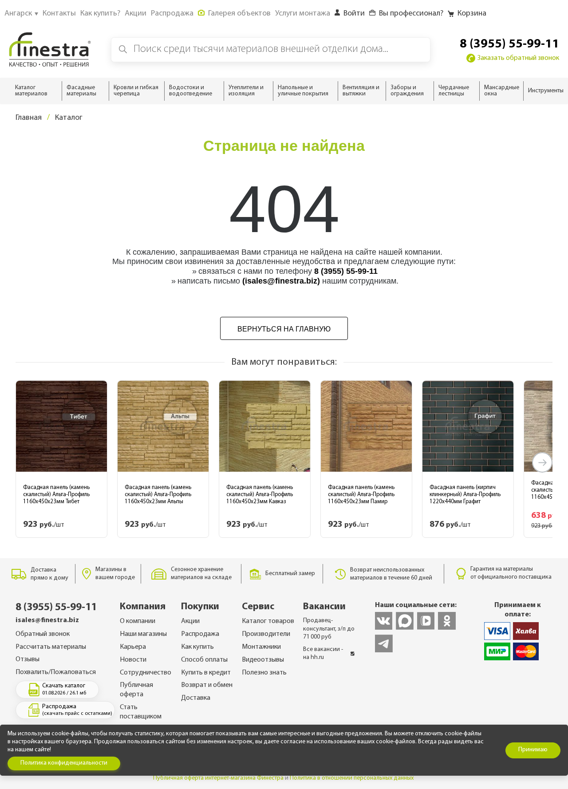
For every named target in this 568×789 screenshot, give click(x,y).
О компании (137, 621)
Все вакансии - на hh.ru (323, 653)
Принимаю (533, 749)
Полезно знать (264, 672)
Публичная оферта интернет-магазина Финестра (218, 778)
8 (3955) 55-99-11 (509, 44)
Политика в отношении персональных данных (352, 778)
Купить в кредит (206, 672)
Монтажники (261, 647)
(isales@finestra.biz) (281, 280)
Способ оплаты (204, 659)
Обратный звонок (43, 634)
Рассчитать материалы (51, 647)
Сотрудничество (145, 672)
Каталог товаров (268, 621)
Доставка (195, 698)
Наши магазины (143, 634)
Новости (133, 659)
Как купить (197, 647)
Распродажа (200, 634)
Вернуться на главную (284, 329)
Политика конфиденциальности (63, 763)
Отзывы (27, 659)
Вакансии (324, 607)
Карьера (133, 647)
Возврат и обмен (207, 685)
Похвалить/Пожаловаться (56, 672)
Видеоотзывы (263, 659)
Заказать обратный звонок (518, 58)
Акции (190, 621)
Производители (266, 634)
